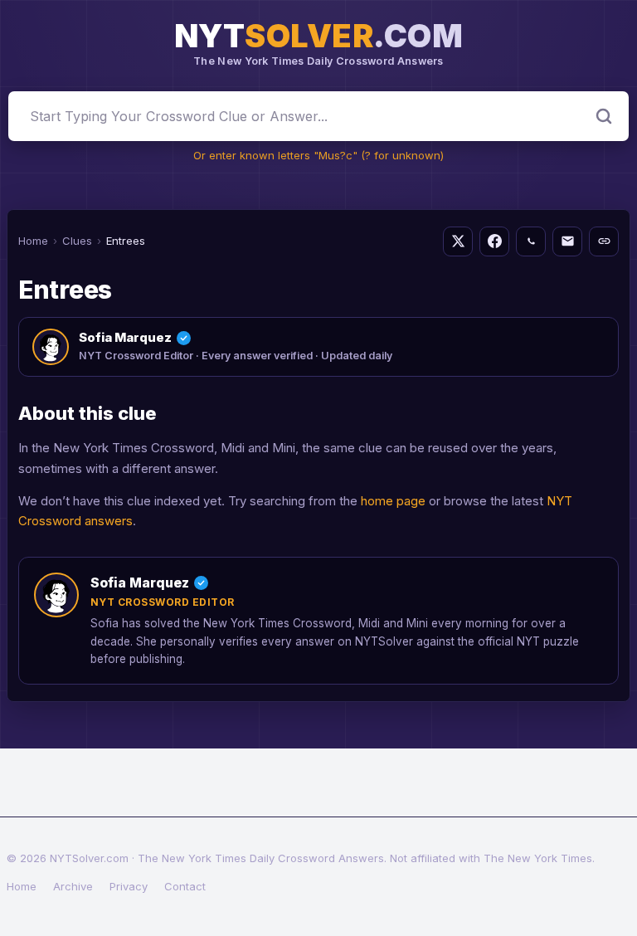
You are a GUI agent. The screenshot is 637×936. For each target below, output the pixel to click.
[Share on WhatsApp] (531, 241)
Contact (185, 886)
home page (393, 501)
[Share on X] (458, 241)
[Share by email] (567, 241)
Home (33, 240)
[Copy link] (604, 241)
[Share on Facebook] (494, 241)
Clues (77, 240)
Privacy (128, 886)
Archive (73, 886)
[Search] (604, 116)
